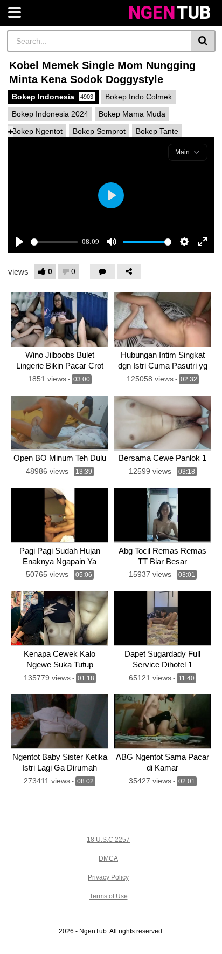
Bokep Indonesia (52, 96)
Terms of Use (108, 896)
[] (203, 41)
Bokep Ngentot (37, 131)
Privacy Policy (108, 877)
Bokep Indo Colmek (138, 96)
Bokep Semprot (99, 131)
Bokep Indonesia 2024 (50, 114)
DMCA (108, 858)
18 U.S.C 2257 (108, 839)
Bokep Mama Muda (132, 114)
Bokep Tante (157, 131)
